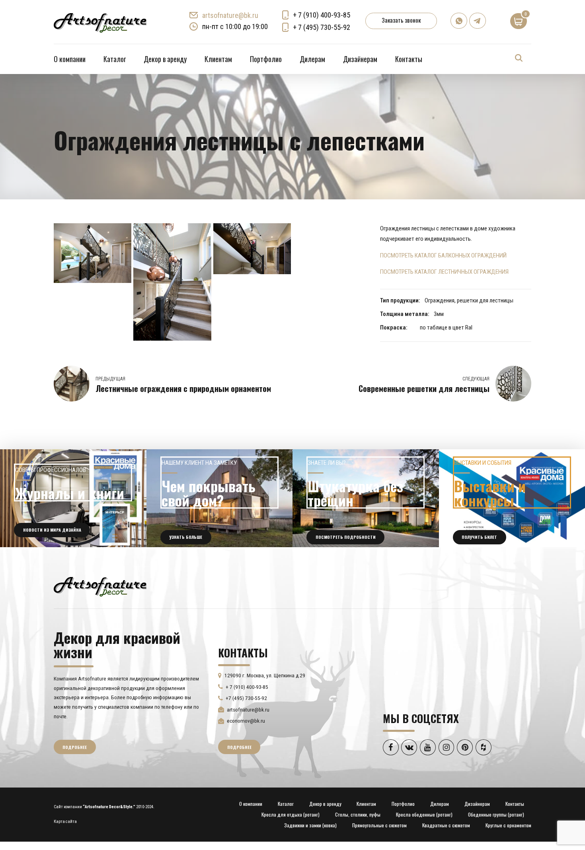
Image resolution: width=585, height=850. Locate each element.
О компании (70, 59)
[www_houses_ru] (73, 498)
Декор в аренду (165, 59)
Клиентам (218, 59)
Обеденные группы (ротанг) (496, 814)
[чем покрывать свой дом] (219, 498)
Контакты (408, 59)
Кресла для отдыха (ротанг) (290, 814)
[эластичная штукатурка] (365, 498)
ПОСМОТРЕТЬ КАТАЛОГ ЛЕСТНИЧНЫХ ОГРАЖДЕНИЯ (444, 271)
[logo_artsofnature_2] (100, 586)
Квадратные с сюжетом (446, 825)
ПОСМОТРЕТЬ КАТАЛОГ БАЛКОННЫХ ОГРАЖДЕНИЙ (443, 255)
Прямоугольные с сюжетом (379, 825)
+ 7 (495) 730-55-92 (321, 27)
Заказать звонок (401, 20)
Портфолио (266, 59)
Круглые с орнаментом (508, 825)
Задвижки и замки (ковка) (310, 825)
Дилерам (312, 59)
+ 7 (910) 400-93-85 (321, 15)
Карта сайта (65, 821)
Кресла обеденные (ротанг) (424, 814)
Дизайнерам (360, 59)
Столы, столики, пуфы (357, 814)
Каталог (114, 59)
